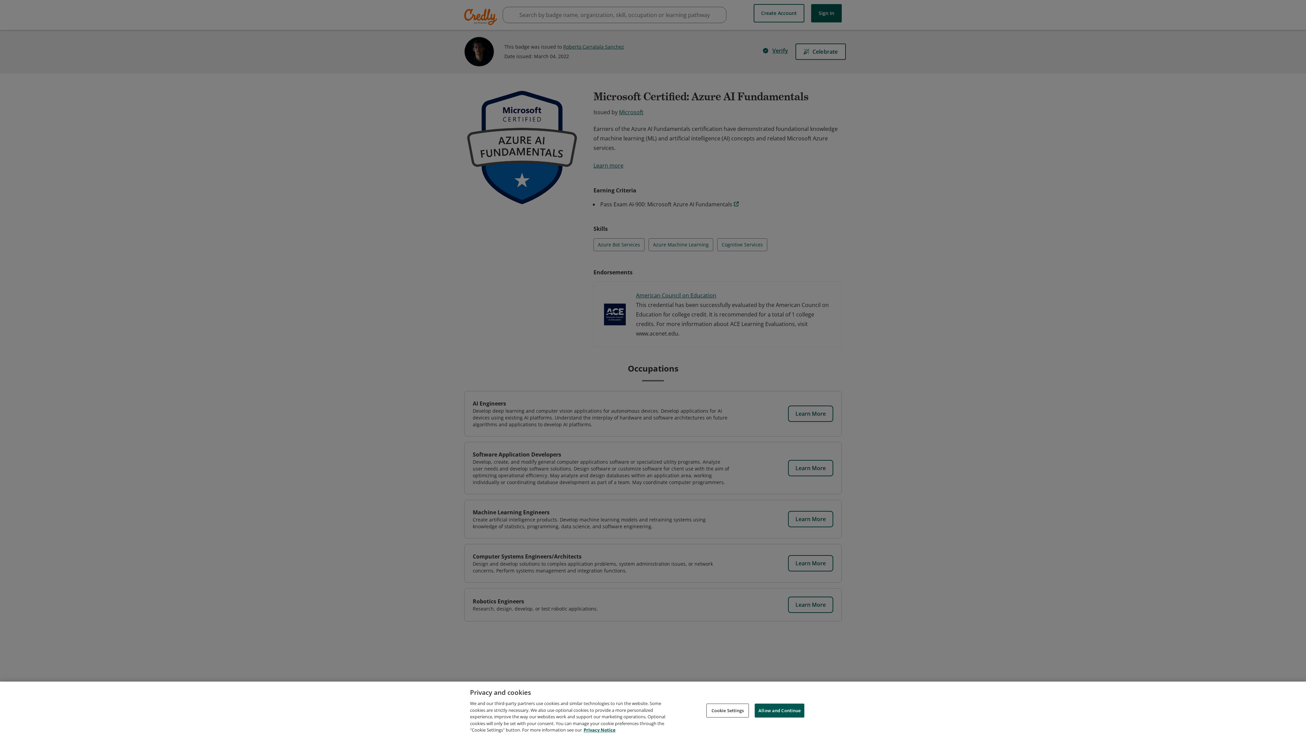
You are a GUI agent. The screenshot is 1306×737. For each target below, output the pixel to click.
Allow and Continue (779, 710)
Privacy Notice (600, 730)
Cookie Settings (727, 710)
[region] (653, 709)
